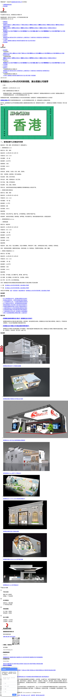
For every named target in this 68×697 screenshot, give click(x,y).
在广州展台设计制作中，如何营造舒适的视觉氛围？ (15, 303)
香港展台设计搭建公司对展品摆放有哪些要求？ (16, 326)
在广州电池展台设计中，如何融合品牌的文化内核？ (15, 298)
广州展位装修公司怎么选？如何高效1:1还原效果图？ (15, 311)
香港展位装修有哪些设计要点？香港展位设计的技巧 (17, 318)
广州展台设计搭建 (25, 670)
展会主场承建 (19, 663)
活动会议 (5, 34)
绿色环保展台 (33, 663)
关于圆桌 (5, 39)
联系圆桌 (5, 42)
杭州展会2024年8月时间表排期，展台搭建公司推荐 (17, 285)
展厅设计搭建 (8, 31)
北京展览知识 (19, 37)
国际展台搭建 (6, 26)
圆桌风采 (23, 40)
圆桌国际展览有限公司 (16, 2)
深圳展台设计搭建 (33, 670)
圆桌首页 (5, 21)
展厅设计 (5, 29)
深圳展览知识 (39, 37)
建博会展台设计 (22, 676)
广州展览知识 (33, 37)
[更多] (6, 333)
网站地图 (5, 6)
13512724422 (12, 636)
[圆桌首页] (3, 47)
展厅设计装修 (13, 663)
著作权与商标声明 (40, 695)
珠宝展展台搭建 (30, 676)
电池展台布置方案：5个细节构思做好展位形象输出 (15, 300)
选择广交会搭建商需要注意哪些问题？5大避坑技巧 (15, 312)
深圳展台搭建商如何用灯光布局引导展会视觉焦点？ (15, 306)
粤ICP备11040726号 (25, 695)
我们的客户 (33, 40)
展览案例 (5, 23)
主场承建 (5, 32)
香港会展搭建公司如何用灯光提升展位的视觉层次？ (15, 304)
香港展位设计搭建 (42, 670)
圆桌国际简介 (6, 657)
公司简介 (5, 40)
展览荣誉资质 (26, 657)
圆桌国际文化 (19, 657)
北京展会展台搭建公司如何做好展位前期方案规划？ (15, 309)
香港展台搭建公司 (5, 100)
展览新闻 (15, 290)
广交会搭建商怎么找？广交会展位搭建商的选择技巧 (15, 301)
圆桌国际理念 (13, 657)
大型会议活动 (26, 663)
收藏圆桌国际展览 (7, 4)
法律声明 (33, 695)
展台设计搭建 (7, 53)
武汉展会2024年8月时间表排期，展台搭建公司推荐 (17, 288)
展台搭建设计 (7, 24)
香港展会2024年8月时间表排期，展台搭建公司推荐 (38, 290)
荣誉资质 (19, 40)
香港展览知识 (46, 37)
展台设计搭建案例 (7, 665)
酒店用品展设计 (45, 676)
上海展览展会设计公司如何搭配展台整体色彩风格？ (15, 308)
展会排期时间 (22, 290)
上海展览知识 (26, 37)
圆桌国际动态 (6, 37)
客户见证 (28, 40)
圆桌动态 (14, 40)
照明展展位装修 (37, 676)
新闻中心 (5, 35)
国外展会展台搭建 (51, 670)
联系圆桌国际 (39, 657)
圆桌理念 (10, 40)
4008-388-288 (6, 636)
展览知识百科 (13, 37)
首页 (11, 290)
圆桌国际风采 (33, 657)
